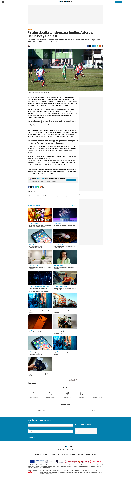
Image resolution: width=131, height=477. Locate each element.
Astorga (53, 195)
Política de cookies (61, 457)
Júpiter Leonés (62, 195)
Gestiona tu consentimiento (86, 457)
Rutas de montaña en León (76, 407)
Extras (94, 454)
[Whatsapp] (98, 46)
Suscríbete (32, 437)
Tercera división (45, 199)
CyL (58, 454)
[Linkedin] (93, 46)
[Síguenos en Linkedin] (65, 450)
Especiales (73, 454)
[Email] (102, 46)
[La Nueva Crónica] (65, 447)
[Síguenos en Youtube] (60, 450)
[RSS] (75, 450)
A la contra (65, 407)
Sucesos (53, 454)
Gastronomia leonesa (39, 407)
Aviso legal (41, 457)
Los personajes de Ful (40, 410)
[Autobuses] (82, 394)
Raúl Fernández (33, 45)
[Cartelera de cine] (67, 394)
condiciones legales (88, 424)
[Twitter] (90, 46)
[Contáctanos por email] (73, 450)
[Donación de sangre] (50, 394)
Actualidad (38, 454)
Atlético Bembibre (44, 195)
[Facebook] (88, 46)
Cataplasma (93, 410)
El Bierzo (45, 454)
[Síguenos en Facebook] (56, 450)
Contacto (76, 457)
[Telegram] (95, 46)
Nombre (29, 422)
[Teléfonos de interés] (33, 394)
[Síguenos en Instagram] (63, 450)
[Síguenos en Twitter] (58, 450)
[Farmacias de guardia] (97, 394)
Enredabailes (93, 407)
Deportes (30, 29)
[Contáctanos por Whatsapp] (68, 450)
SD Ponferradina (32, 195)
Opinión (88, 454)
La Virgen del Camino (33, 199)
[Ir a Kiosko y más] (70, 450)
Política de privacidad (50, 457)
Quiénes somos (69, 457)
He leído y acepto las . (84, 424)
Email (29, 429)
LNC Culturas (64, 454)
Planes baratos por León (53, 407)
